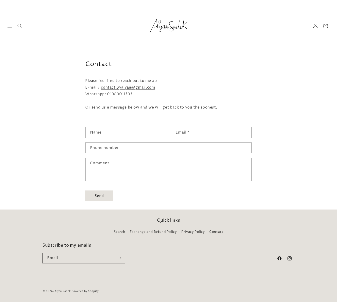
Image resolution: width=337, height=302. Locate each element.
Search (119, 232)
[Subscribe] (120, 258)
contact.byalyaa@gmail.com (128, 87)
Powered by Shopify (85, 291)
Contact (216, 232)
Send (99, 195)
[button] (10, 26)
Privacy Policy (193, 232)
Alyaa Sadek (63, 291)
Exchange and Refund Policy (153, 232)
